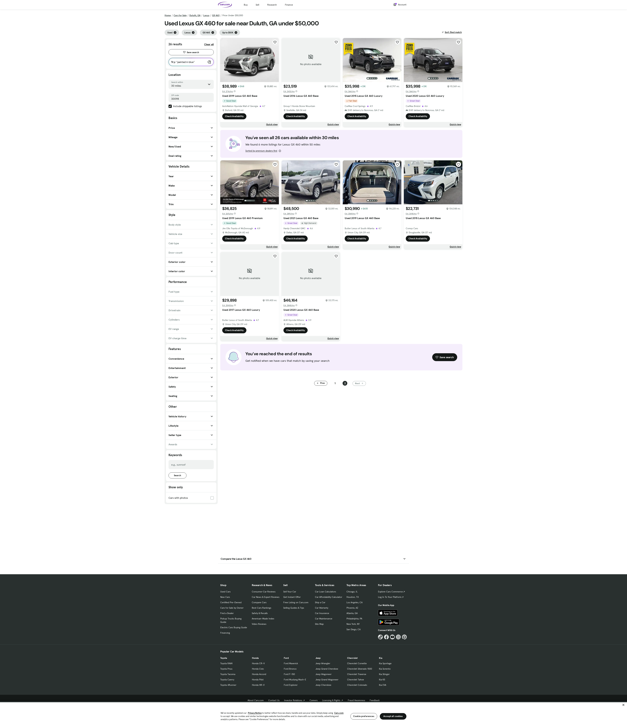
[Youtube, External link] (392, 637)
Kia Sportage (385, 663)
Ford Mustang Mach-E (295, 679)
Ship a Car (320, 602)
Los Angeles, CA (354, 602)
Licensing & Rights (331, 700)
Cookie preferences (363, 716)
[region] (313, 713)
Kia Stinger (384, 674)
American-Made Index (263, 618)
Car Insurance (322, 613)
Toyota (223, 658)
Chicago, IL (352, 591)
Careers (314, 700)
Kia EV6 (382, 684)
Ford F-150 (289, 674)
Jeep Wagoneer (323, 674)
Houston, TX (352, 597)
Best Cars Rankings (261, 607)
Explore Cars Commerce (390, 591)
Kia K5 (382, 679)
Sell (257, 4)
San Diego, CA (353, 629)
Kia (380, 658)
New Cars (225, 597)
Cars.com (339, 713)
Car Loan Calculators (325, 591)
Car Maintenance (323, 618)
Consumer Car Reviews (263, 591)
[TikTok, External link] (380, 637)
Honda (255, 658)
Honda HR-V (258, 684)
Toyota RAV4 (226, 663)
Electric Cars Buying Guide (233, 627)
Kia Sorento (385, 668)
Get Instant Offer (292, 597)
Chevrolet (352, 658)
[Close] (623, 704)
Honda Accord (259, 674)
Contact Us (274, 700)
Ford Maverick (291, 663)
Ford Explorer (290, 684)
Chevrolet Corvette (357, 663)
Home (168, 15)
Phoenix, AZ (352, 607)
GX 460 (216, 15)
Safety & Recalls (260, 613)
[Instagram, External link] (398, 637)
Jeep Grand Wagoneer (326, 679)
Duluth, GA (195, 15)
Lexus (206, 15)
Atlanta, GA (352, 613)
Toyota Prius (226, 668)
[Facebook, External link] (386, 637)
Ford (286, 658)
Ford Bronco (290, 668)
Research (272, 4)
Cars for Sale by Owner (231, 607)
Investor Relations (293, 700)
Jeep (318, 658)
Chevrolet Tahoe (355, 679)
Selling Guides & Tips (293, 607)
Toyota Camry (227, 679)
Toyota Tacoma (227, 674)
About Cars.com (256, 700)
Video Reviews (259, 624)
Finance (289, 4)
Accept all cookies (393, 716)
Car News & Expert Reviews (265, 597)
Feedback (375, 700)
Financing (225, 632)
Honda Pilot (258, 679)
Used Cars (225, 591)
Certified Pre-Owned (230, 602)
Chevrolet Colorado (357, 684)
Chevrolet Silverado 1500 (359, 668)
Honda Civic (258, 668)
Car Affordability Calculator (328, 597)
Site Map (319, 624)
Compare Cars (259, 602)
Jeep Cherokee (323, 684)
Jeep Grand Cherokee (326, 668)
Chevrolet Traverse (356, 674)
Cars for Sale (180, 15)
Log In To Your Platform (390, 597)
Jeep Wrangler (322, 663)
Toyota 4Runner (228, 684)
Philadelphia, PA (354, 618)
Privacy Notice (255, 713)
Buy (246, 4)
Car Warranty (321, 607)
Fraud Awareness (356, 700)
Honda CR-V (258, 663)
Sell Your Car (289, 591)
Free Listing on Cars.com (295, 602)
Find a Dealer (227, 613)
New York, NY (353, 624)
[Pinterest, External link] (404, 637)
